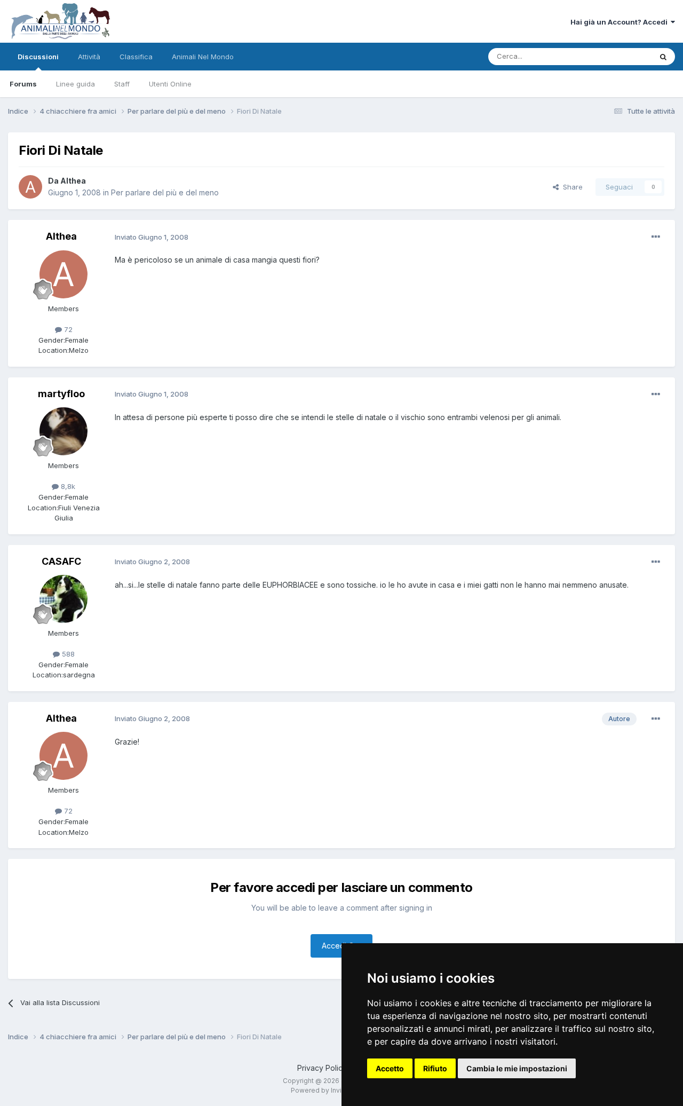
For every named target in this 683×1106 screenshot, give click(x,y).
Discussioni (38, 56)
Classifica (136, 56)
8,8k (67, 486)
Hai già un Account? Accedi (620, 22)
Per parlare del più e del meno (165, 192)
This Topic (620, 56)
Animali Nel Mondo (203, 56)
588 (67, 654)
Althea (73, 180)
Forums (23, 84)
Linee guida (75, 84)
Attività (89, 56)
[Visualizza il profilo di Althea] (30, 187)
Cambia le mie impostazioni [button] (516, 1068)
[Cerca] (663, 56)
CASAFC (61, 561)
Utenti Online (170, 84)
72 (67, 329)
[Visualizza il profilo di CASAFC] (63, 599)
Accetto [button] (390, 1068)
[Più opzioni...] (655, 237)
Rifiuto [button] (435, 1068)
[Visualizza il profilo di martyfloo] (63, 431)
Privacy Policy (322, 1067)
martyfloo (61, 393)
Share (571, 187)
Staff (122, 84)
